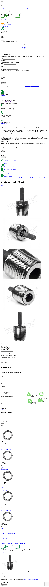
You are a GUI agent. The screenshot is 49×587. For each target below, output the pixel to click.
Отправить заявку (14, 19)
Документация (23, 8)
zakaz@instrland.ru (6, 19)
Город (2, 152)
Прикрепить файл (20, 70)
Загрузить (3, 95)
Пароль (2, 37)
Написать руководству (29, 20)
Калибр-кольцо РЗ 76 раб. (6, 510)
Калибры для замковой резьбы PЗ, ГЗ (38, 177)
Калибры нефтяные (25, 177)
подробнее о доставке (5, 369)
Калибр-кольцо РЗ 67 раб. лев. (7, 469)
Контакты (18, 8)
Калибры (19, 177)
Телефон (3, 65)
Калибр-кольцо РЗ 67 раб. (6, 449)
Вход (42, 10)
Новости (14, 8)
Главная (2, 177)
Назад (2, 185)
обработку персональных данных (32, 72)
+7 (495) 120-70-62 (13, 552)
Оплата (6, 538)
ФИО (2, 63)
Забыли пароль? (9, 38)
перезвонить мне (20, 552)
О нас (2, 8)
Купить (3, 585)
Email (2, 36)
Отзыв (2, 155)
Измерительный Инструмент (10, 177)
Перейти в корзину (11, 360)
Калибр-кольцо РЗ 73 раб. (6, 490)
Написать (3, 388)
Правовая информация (5, 543)
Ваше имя (3, 151)
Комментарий (4, 69)
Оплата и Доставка (7, 8)
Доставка (3, 538)
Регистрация (38, 10)
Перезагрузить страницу (6, 101)
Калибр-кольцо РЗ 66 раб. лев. (7, 428)
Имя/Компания (4, 79)
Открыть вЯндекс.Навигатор (24, 51)
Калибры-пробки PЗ (5, 178)
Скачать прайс (5, 26)
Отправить (26, 70)
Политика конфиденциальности (18, 543)
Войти (2, 40)
